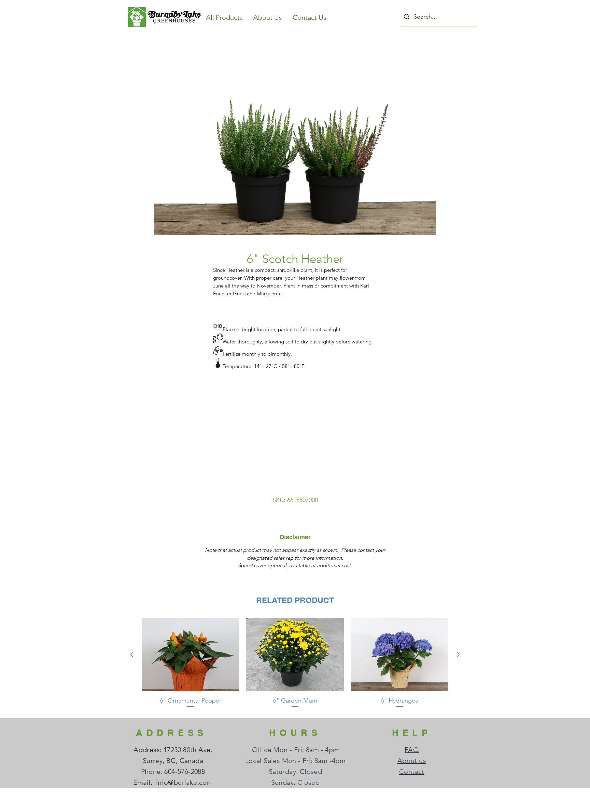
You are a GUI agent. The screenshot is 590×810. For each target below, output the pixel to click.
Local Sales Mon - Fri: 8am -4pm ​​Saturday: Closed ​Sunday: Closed (295, 771)
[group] (295, 665)
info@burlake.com (184, 782)
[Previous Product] (132, 654)
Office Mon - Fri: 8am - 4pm (295, 750)
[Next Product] (458, 654)
